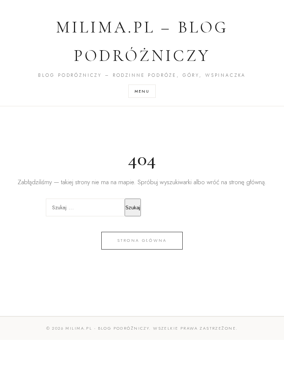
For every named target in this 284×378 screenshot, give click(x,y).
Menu (142, 91)
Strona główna (142, 240)
